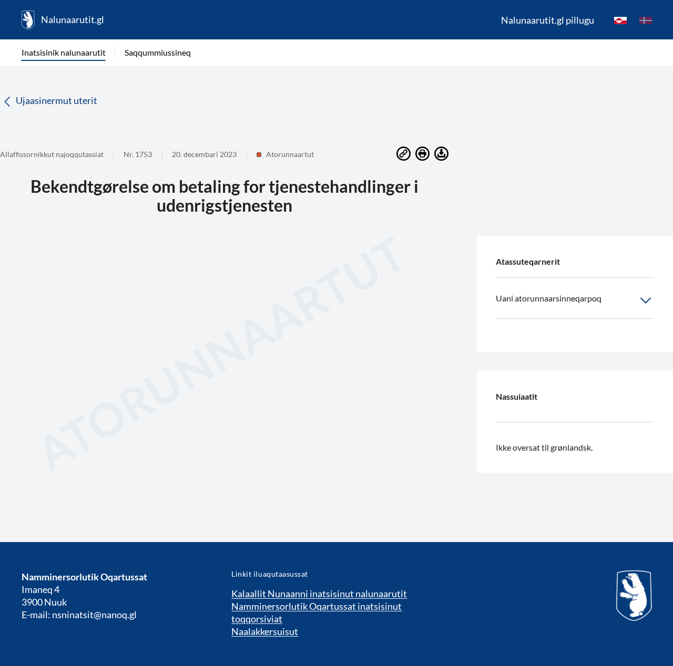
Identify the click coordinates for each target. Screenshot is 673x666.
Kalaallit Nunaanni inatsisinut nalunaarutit (319, 593)
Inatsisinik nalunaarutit (64, 52)
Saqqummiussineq (158, 52)
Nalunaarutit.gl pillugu (547, 20)
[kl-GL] (620, 20)
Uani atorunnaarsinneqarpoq (548, 298)
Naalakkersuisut (264, 631)
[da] (645, 20)
